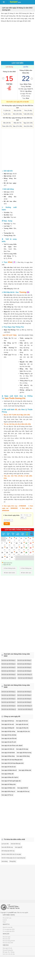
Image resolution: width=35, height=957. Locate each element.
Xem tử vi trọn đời (7, 927)
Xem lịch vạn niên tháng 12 (25, 678)
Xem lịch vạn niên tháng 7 (8, 671)
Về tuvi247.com (7, 918)
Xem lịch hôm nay (15, 843)
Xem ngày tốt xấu (7, 948)
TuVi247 (14, 2)
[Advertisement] (17, 39)
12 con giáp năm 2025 (8, 931)
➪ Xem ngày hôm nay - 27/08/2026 (14, 506)
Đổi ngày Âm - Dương (8, 952)
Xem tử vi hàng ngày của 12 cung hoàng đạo (13, 858)
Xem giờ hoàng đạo (8, 950)
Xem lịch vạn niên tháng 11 (9, 678)
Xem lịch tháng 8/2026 (9, 940)
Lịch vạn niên (5, 843)
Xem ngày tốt (18, 847)
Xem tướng (4, 861)
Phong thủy (13, 861)
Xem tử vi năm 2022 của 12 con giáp (11, 854)
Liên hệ (5, 920)
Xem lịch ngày (6, 936)
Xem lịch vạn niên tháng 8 (24, 671)
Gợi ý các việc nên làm (9, 954)
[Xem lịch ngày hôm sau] (32, 78)
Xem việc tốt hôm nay (7, 847)
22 (26, 78)
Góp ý (4, 922)
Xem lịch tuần (6, 938)
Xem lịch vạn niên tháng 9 (8, 674)
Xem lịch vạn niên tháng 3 (8, 664)
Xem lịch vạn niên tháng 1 (8, 660)
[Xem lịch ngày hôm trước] (3, 78)
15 (9, 78)
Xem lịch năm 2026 (8, 942)
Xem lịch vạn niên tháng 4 (24, 664)
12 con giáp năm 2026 (8, 929)
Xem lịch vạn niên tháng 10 (24, 674)
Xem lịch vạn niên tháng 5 (8, 667)
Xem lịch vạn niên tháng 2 (24, 660)
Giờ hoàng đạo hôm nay (8, 850)
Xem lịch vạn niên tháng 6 (24, 667)
